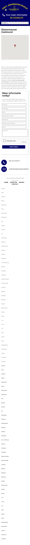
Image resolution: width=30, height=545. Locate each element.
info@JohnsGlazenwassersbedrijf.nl (19, 169)
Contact (15, 184)
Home (6, 182)
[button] (15, 46)
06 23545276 (16, 18)
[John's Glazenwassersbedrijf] (15, 7)
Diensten (13, 182)
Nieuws (21, 182)
